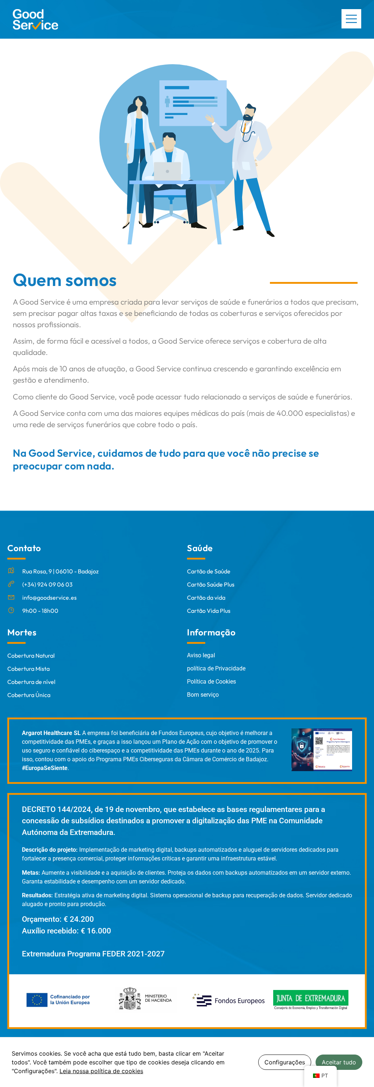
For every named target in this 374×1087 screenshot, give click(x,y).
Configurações (284, 1062)
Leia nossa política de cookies (101, 1071)
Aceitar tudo (339, 1062)
